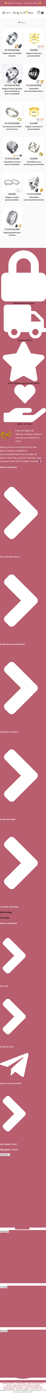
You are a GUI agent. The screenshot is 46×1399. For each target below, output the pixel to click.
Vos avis (4, 917)
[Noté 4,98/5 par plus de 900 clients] (23, 380)
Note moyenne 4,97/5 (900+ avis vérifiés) (26, 1385)
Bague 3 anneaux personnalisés (34, 54)
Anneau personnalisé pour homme (12, 127)
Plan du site (35, 1388)
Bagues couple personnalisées (12, 198)
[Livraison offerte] (25, 337)
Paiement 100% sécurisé (23, 303)
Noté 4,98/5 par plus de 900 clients (23, 383)
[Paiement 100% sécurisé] (23, 300)
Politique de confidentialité (33, 1387)
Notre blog (6, 912)
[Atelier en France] (25, 421)
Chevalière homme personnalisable (12, 163)
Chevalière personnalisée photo (33, 89)
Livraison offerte (25, 340)
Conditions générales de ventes (13, 1387)
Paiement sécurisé (8, 1383)
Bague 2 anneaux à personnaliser (33, 127)
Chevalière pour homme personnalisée (34, 163)
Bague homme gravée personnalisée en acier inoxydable (12, 91)
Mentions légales (8, 1388)
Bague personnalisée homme (12, 54)
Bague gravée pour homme (12, 233)
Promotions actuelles (22, 1388)
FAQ (41, 1388)
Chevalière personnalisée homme (34, 198)
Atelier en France (24, 424)
